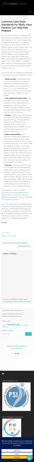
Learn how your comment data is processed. (17, 302)
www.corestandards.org (19, 192)
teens (21, 325)
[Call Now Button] (29, 458)
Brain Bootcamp (6, 216)
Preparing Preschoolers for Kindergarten (15, 243)
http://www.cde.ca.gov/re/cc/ (10, 199)
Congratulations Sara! (24, 246)
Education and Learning (8, 236)
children (4, 325)
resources (13, 324)
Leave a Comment (23, 18)
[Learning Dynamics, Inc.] (14, 4)
